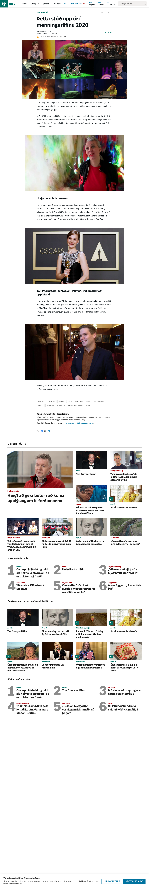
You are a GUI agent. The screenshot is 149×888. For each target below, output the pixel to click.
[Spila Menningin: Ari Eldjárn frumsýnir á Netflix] (74, 352)
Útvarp (33, 4)
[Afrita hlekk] (102, 12)
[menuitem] (27, 3)
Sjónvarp (45, 4)
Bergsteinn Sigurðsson (45, 32)
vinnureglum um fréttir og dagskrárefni (78, 423)
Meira (56, 4)
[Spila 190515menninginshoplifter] (74, 163)
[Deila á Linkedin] (111, 12)
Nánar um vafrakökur (15, 884)
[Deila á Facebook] (105, 12)
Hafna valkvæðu (112, 881)
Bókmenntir (42, 13)
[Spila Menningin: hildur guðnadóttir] (74, 256)
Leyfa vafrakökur (134, 881)
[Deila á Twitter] (108, 12)
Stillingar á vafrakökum (88, 881)
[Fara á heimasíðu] (9, 3)
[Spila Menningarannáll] (74, 69)
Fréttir (23, 4)
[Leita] (144, 4)
